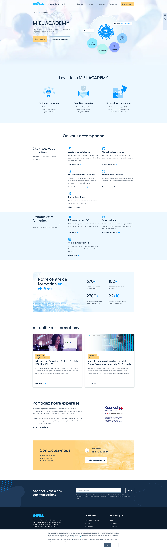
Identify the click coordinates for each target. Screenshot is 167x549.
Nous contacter (40, 39)
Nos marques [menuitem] (89, 526)
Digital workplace (42, 358)
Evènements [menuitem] (113, 526)
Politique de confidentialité (90, 496)
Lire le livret (72, 255)
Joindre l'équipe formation (96, 460)
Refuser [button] (115, 545)
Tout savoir (72, 232)
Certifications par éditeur (77, 187)
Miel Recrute (126, 4)
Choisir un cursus (74, 207)
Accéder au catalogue (60, 39)
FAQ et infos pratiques (40, 427)
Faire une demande (109, 187)
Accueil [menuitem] (35, 12)
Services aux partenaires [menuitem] (92, 520)
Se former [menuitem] (88, 523)
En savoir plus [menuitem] (116, 516)
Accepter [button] (107, 545)
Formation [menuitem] (44, 12)
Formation (40, 355)
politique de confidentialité (78, 536)
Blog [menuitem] (111, 520)
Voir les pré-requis (108, 164)
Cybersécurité (93, 358)
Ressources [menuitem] (113, 523)
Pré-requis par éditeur (109, 232)
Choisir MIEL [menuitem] (90, 516)
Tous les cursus (73, 164)
